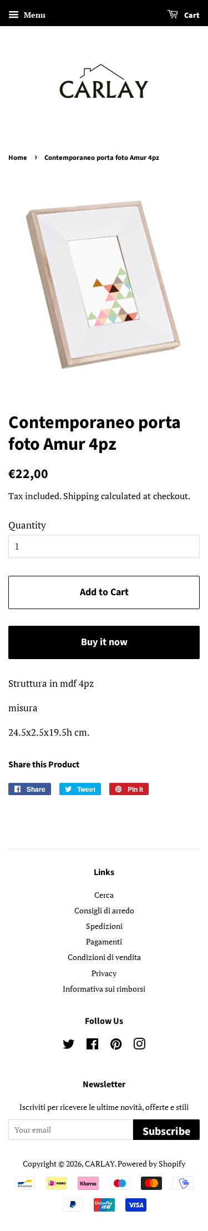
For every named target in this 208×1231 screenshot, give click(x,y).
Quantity (27, 525)
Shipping (81, 496)
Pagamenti (104, 941)
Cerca (104, 895)
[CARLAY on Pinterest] (116, 1046)
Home (17, 158)
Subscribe (166, 1131)
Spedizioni (104, 926)
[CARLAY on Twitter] (69, 1046)
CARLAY (99, 1163)
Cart (191, 15)
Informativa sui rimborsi (104, 988)
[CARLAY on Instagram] (139, 1046)
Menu (33, 14)
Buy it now (104, 642)
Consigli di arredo (104, 910)
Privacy (104, 973)
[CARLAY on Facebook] (92, 1046)
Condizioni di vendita (104, 957)
